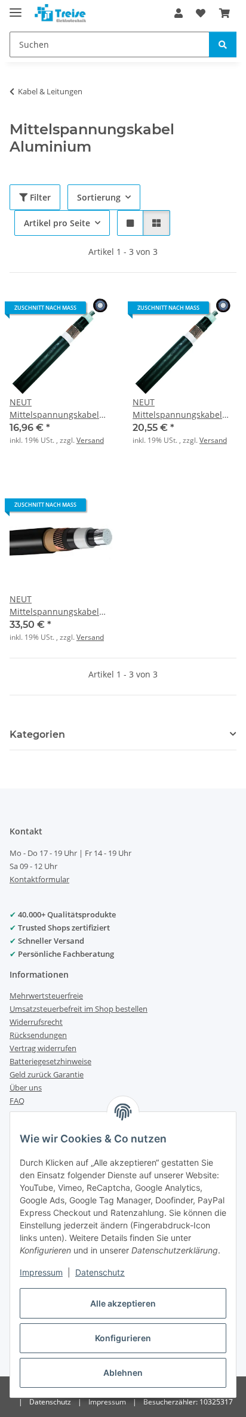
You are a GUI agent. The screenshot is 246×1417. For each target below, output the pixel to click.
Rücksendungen (38, 1035)
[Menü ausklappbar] (15, 7)
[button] (178, 13)
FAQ (17, 1100)
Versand (90, 440)
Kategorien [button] (37, 734)
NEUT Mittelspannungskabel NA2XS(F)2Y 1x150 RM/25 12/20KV (59, 408)
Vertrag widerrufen (43, 1048)
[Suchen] (222, 44)
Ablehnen (123, 1372)
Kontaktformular (39, 879)
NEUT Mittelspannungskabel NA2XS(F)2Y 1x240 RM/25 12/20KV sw (182, 408)
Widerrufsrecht (36, 1021)
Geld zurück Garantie (47, 1074)
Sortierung (99, 197)
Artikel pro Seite (57, 223)
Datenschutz (100, 1272)
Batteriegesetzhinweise (50, 1061)
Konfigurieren (123, 1338)
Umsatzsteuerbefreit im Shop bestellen (78, 1008)
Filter (39, 197)
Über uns (26, 1087)
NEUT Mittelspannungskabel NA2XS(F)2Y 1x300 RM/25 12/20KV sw (59, 605)
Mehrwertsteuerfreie (46, 995)
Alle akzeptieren (123, 1303)
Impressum (41, 1272)
